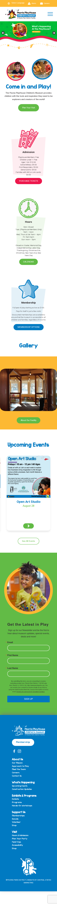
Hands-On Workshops (22, 805)
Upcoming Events (19, 786)
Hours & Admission (20, 835)
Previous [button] (3, 33)
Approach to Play (20, 766)
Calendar (28, 262)
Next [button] (54, 33)
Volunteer (16, 822)
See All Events (28, 541)
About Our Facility (28, 420)
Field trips (16, 842)
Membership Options (28, 327)
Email (10, 642)
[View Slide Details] (28, 33)
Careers (47, 3)
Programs (17, 802)
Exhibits (15, 799)
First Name (12, 655)
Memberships (18, 815)
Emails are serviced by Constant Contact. (30, 692)
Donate (15, 819)
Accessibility (17, 845)
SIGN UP (28, 699)
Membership (23, 742)
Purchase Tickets (28, 181)
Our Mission (17, 763)
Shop (14, 825)
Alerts (34, 3)
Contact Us (17, 776)
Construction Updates (22, 789)
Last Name (12, 668)
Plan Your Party (19, 838)
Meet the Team (19, 769)
